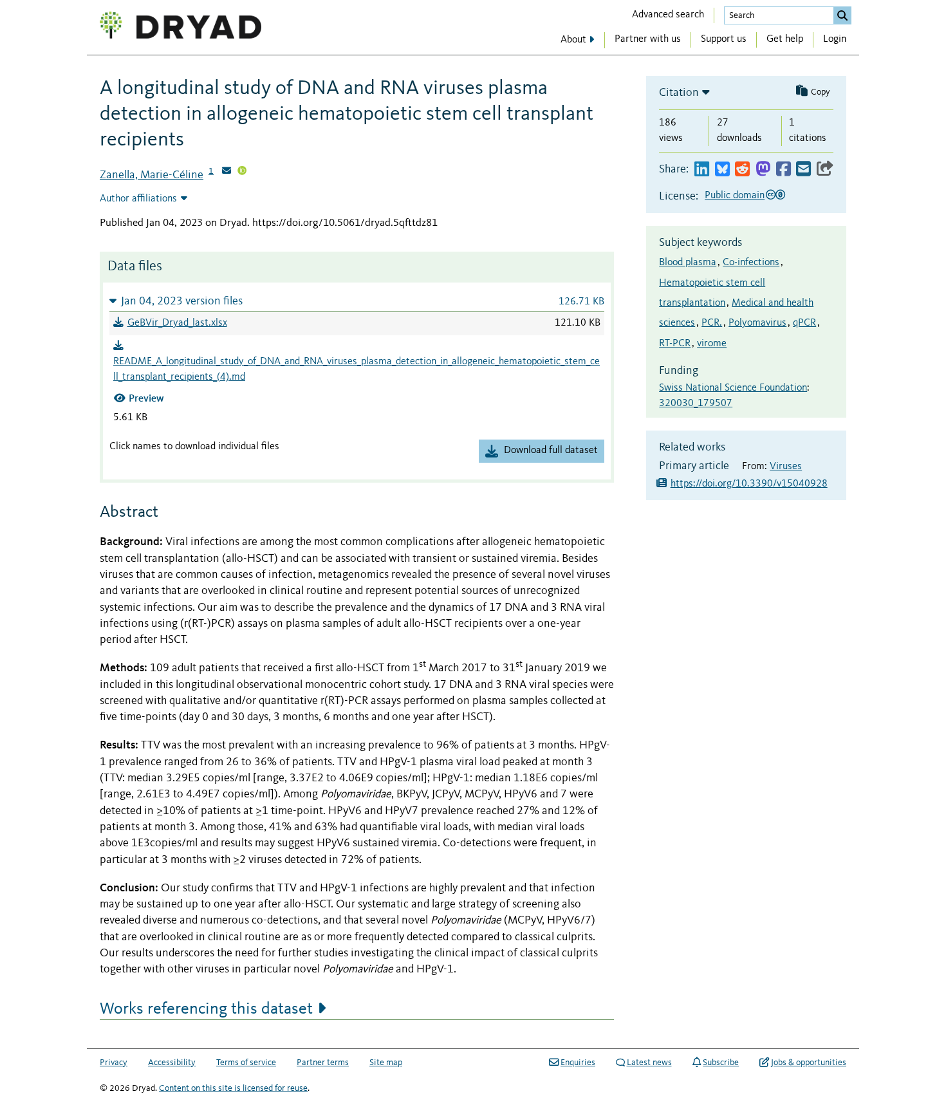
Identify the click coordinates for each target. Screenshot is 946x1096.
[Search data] (842, 15)
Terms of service (246, 1062)
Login (834, 39)
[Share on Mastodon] (763, 169)
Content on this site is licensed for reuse (233, 1088)
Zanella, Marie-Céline (151, 175)
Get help (784, 39)
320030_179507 (695, 403)
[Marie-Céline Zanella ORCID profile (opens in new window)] (242, 172)
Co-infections (751, 262)
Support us (724, 39)
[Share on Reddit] (742, 169)
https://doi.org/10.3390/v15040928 (749, 484)
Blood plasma (687, 262)
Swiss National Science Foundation (733, 388)
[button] (356, 301)
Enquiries (578, 1062)
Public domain (735, 195)
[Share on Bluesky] (722, 169)
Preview (146, 398)
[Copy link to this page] (825, 169)
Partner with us (648, 39)
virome (712, 344)
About (573, 40)
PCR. (711, 323)
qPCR (804, 323)
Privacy (113, 1062)
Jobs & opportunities (808, 1062)
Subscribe (721, 1062)
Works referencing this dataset (206, 1009)
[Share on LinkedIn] (701, 169)
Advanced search (668, 15)
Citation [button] (679, 92)
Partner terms (323, 1062)
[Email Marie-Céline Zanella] (226, 172)
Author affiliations (138, 199)
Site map (385, 1062)
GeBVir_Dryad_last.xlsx (177, 323)
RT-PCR (675, 344)
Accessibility (172, 1062)
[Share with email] (803, 169)
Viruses (786, 466)
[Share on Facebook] (783, 169)
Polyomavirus (757, 323)
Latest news (649, 1062)
